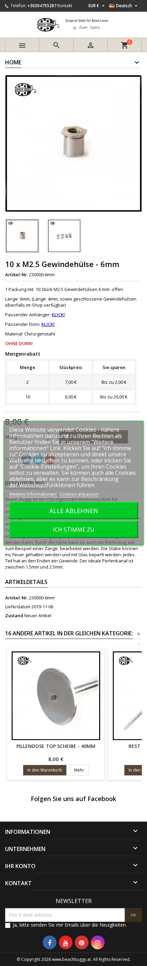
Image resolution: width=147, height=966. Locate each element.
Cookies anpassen (79, 494)
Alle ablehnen (73, 510)
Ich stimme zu (73, 529)
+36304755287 (41, 6)
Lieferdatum (17, 606)
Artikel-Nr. (16, 274)
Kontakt (64, 6)
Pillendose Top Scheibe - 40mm (55, 746)
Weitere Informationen (33, 494)
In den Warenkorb (44, 770)
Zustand (14, 615)
